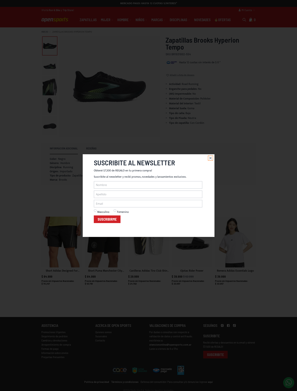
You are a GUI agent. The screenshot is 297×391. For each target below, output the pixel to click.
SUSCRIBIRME (107, 219)
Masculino (103, 212)
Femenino (123, 212)
